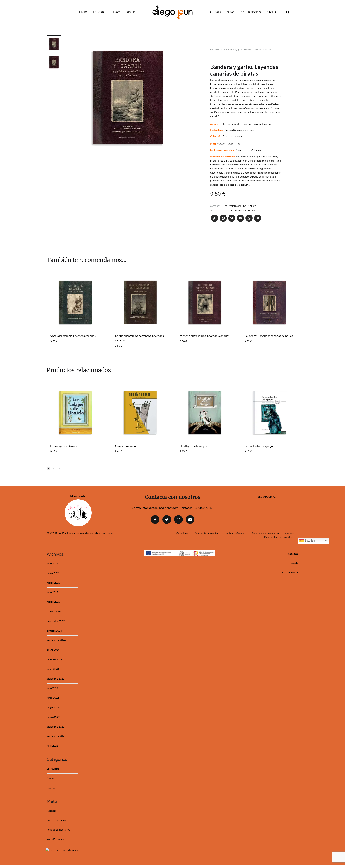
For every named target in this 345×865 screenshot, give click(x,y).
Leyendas (229, 210)
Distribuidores (250, 12)
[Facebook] (155, 519)
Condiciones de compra (265, 532)
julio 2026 (52, 563)
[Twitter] (166, 519)
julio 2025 (52, 592)
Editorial (99, 12)
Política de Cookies (235, 532)
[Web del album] (78, 525)
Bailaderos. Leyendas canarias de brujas (268, 335)
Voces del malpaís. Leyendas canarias (73, 335)
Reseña (51, 787)
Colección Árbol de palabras (240, 206)
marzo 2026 (53, 582)
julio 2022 (52, 688)
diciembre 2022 (55, 678)
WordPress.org (55, 838)
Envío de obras (267, 496)
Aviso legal (182, 532)
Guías (230, 12)
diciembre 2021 (55, 726)
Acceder (51, 810)
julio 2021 (52, 745)
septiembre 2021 (56, 736)
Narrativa (240, 210)
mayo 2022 (53, 707)
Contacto (290, 532)
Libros (116, 12)
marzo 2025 (53, 601)
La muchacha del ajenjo (258, 446)
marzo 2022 (53, 716)
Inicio (83, 12)
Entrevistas (53, 768)
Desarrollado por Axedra (278, 537)
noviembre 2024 (56, 620)
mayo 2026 (53, 572)
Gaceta (272, 12)
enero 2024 (53, 649)
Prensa (50, 778)
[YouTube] (190, 519)
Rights (130, 12)
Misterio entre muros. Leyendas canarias (204, 335)
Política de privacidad (206, 532)
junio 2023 (53, 668)
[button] (48, 468)
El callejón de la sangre (193, 446)
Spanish (309, 540)
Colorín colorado (125, 446)
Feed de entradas (56, 820)
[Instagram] (178, 519)
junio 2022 (53, 697)
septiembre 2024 (56, 640)
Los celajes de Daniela (63, 446)
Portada (214, 49)
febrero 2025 (54, 611)
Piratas (251, 210)
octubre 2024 (54, 630)
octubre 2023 (54, 659)
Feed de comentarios (58, 829)
